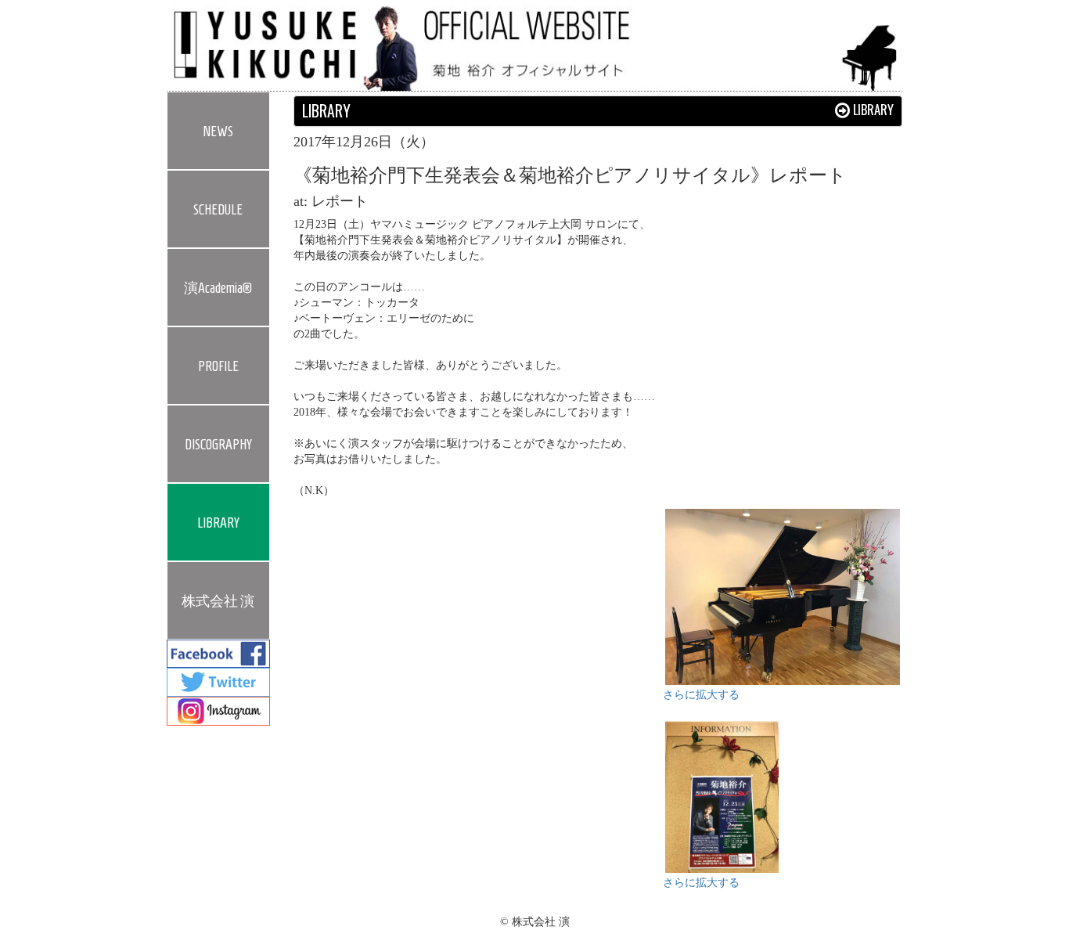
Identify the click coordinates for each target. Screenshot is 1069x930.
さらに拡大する (701, 695)
